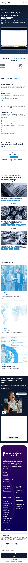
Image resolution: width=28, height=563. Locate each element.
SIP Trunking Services (6, 521)
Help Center (19, 490)
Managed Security (5, 515)
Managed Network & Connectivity (6, 510)
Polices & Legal (19, 492)
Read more (13, 203)
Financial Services (10, 200)
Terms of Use (6, 529)
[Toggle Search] (23, 2)
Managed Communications (7, 502)
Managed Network (10, 225)
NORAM (17, 200)
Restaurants (23, 225)
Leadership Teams (8, 479)
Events (17, 502)
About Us (5, 475)
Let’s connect (10, 455)
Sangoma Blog (19, 500)
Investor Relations (8, 477)
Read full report (13, 164)
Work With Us (6, 481)
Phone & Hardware (5, 506)
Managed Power (7, 518)
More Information (13, 437)
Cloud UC (3, 200)
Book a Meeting (7, 488)
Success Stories (20, 504)
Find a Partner (7, 491)
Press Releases (19, 508)
